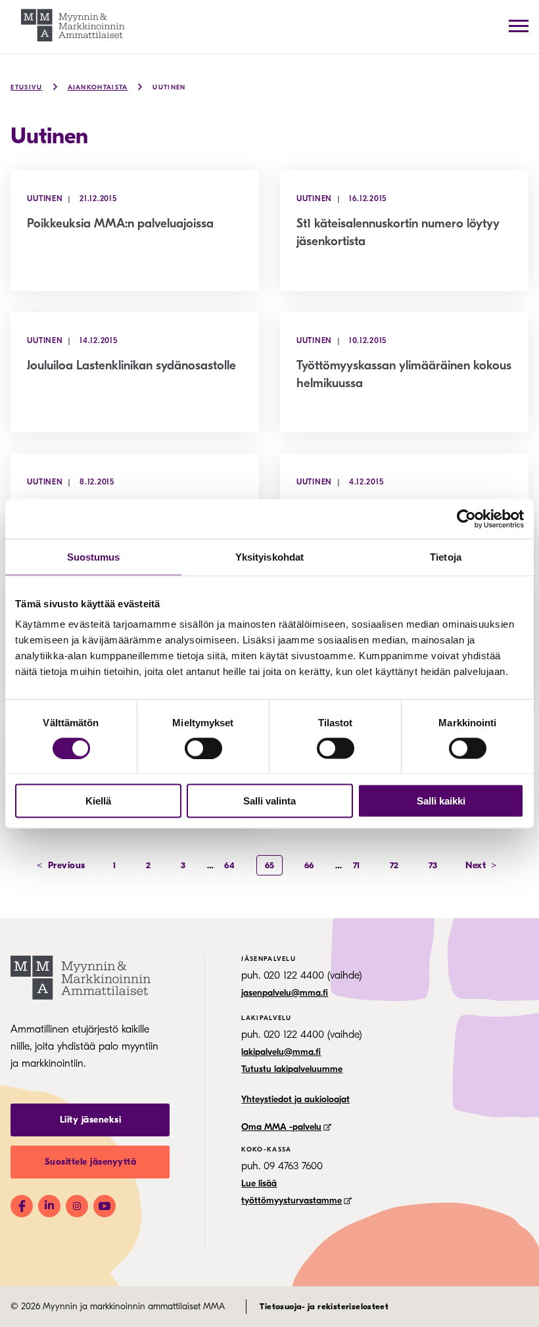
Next (481, 865)
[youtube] (104, 1206)
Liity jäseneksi (91, 1119)
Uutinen (168, 87)
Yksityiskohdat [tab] (269, 556)
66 (309, 865)
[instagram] (77, 1206)
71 (356, 865)
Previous (61, 865)
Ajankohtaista (98, 87)
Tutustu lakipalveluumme (291, 1069)
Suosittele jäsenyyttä (91, 1161)
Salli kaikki (441, 800)
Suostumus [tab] (93, 556)
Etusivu (26, 87)
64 (229, 865)
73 (433, 865)
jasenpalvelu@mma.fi (284, 992)
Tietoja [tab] (445, 556)
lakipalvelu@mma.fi (281, 1052)
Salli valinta (269, 800)
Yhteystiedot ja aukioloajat (295, 1099)
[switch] (203, 747)
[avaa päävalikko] (518, 25)
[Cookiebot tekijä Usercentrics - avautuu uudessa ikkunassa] (466, 518)
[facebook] (22, 1206)
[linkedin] (49, 1206)
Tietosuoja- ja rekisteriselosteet (324, 1306)
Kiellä (98, 800)
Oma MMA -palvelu (281, 1126)
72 (394, 865)
